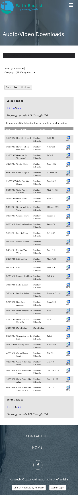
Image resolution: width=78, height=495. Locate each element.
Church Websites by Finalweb (29, 487)
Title (21, 129)
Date (15, 129)
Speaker (42, 129)
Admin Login (57, 487)
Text (54, 129)
